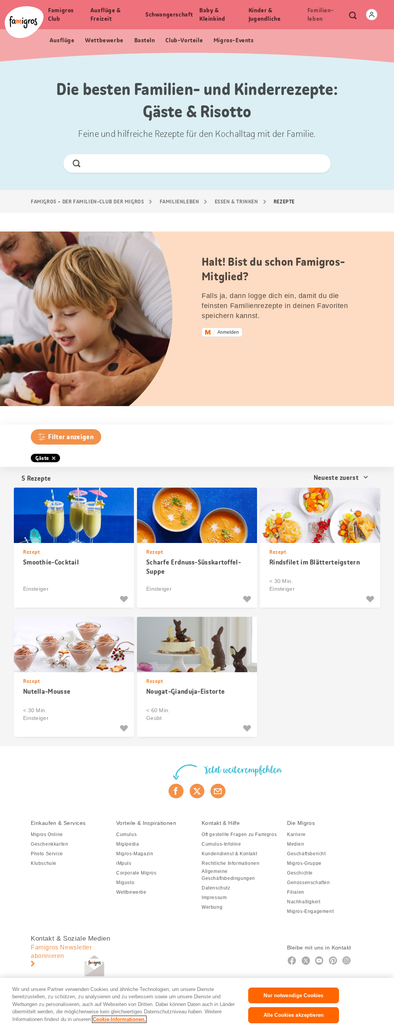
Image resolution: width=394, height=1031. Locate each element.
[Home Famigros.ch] (24, 22)
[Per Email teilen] (217, 791)
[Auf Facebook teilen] (176, 791)
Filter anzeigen (70, 436)
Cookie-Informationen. (119, 1019)
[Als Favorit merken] (124, 599)
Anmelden (228, 332)
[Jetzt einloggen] (372, 15)
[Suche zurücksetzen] (318, 163)
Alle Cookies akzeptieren (294, 1015)
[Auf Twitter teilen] (197, 791)
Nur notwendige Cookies (293, 995)
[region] (197, 1004)
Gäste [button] (42, 458)
